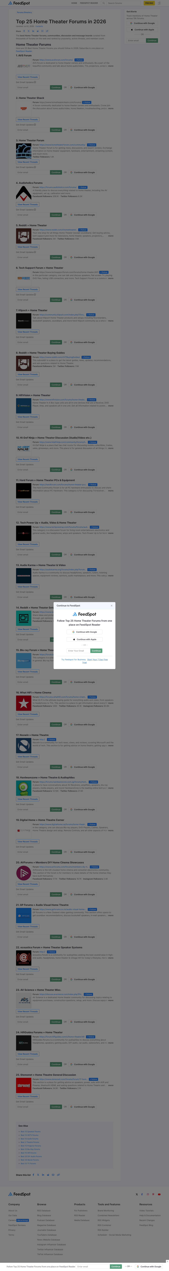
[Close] (111, 605)
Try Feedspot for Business (73, 659)
